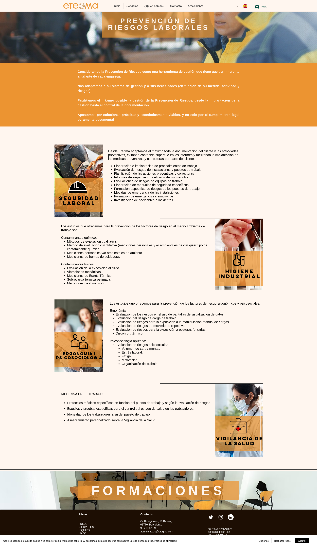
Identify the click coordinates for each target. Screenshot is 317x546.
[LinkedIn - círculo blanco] (231, 517)
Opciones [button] (264, 540)
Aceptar (302, 540)
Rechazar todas (282, 540)
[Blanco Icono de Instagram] (221, 517)
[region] (79, 187)
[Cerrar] (313, 540)
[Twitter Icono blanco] (211, 517)
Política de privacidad (165, 540)
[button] (132, 6)
